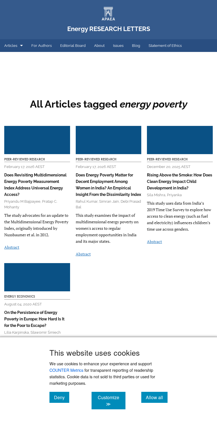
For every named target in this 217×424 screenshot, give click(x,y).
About (99, 45)
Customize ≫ (111, 400)
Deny (61, 397)
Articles (10, 45)
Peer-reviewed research (24, 159)
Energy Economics (19, 296)
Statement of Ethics (165, 45)
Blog (136, 45)
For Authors (41, 45)
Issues (118, 45)
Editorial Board (73, 45)
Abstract (11, 247)
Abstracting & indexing (23, 58)
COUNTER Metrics (66, 370)
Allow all (157, 397)
